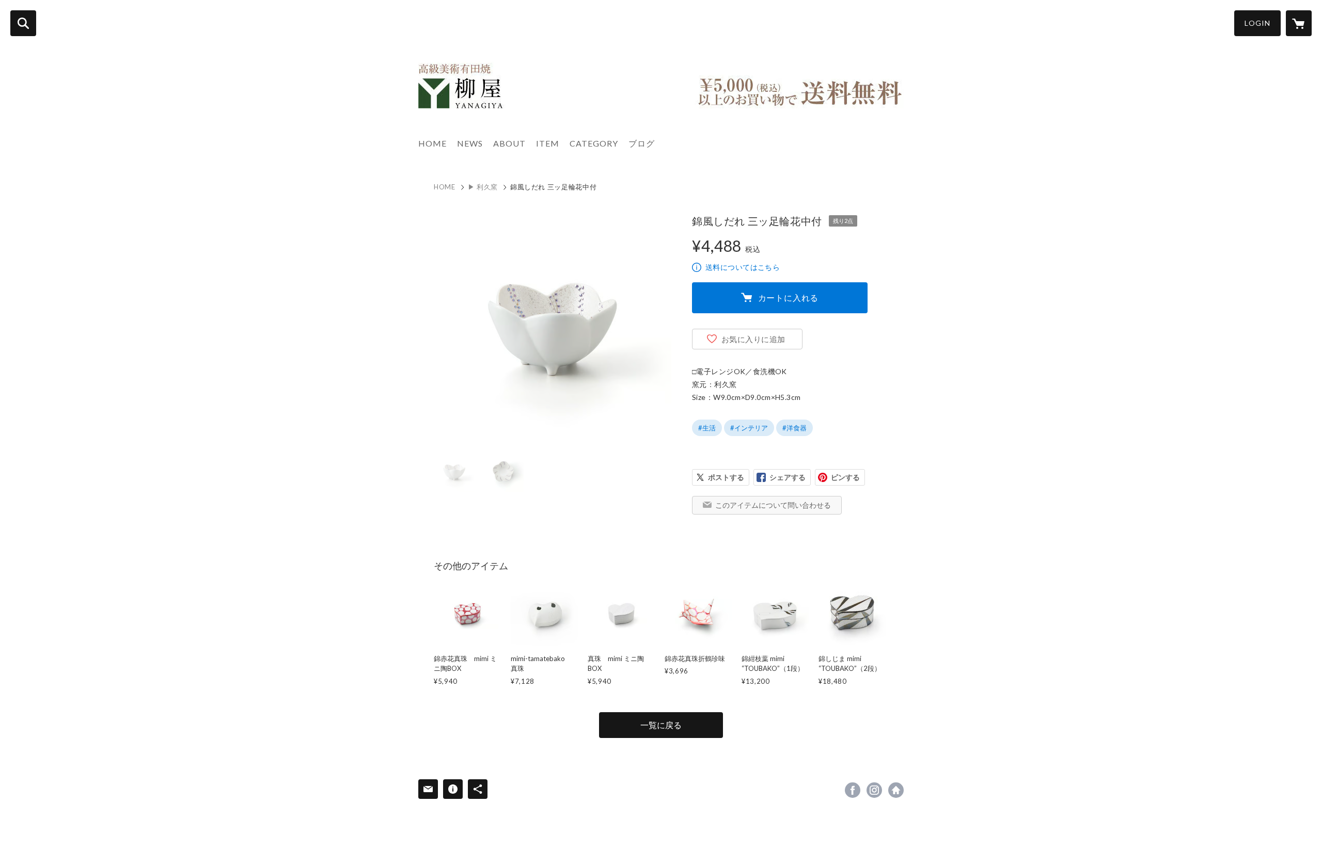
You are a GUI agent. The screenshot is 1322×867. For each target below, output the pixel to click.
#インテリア (749, 428)
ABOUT (509, 143)
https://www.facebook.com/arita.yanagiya (852, 790)
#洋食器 (794, 428)
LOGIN (1257, 23)
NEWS (470, 143)
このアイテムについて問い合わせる (773, 505)
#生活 (707, 428)
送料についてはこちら (742, 267)
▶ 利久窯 (483, 187)
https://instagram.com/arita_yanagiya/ (874, 790)
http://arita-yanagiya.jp (896, 790)
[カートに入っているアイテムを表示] (1299, 23)
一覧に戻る (661, 725)
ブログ (641, 143)
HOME (432, 143)
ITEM (547, 143)
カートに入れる (788, 297)
